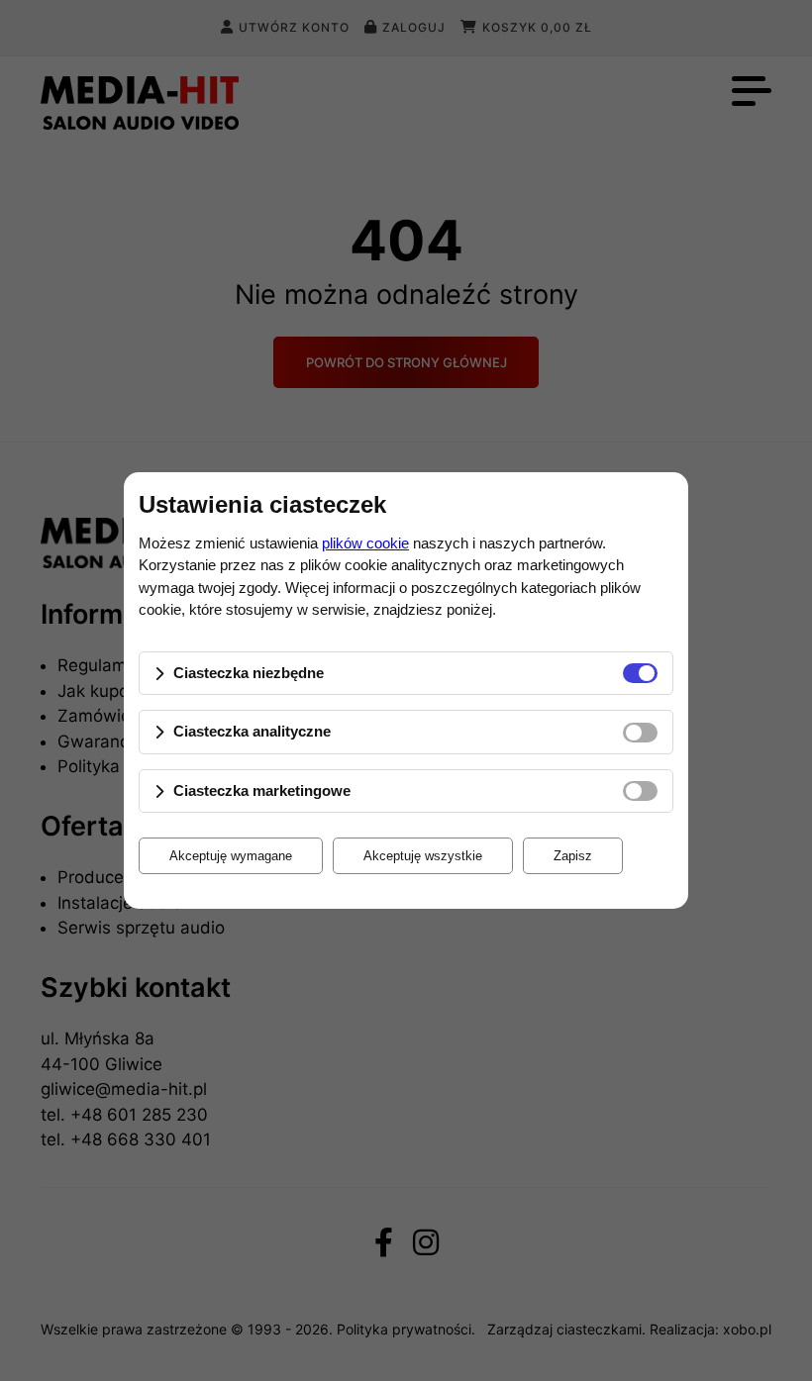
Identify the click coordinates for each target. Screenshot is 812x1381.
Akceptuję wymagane (230, 855)
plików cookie (365, 543)
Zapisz (573, 855)
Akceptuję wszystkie (422, 855)
